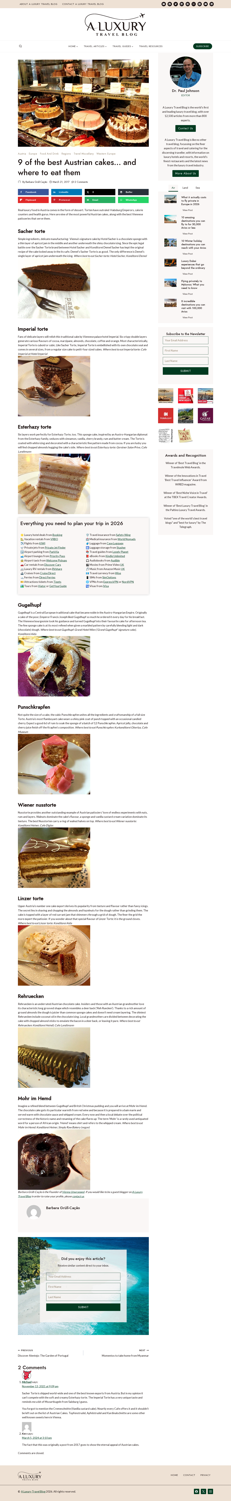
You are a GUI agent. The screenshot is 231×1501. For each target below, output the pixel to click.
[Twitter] (175, 4)
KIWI (42, 543)
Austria (22, 154)
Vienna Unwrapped (73, 1192)
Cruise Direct (48, 573)
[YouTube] (206, 4)
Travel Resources (151, 46)
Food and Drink (49, 154)
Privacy (206, 1475)
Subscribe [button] (202, 46)
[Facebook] (170, 4)
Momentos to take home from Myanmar (125, 1353)
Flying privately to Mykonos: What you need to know (192, 284)
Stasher (121, 547)
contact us (78, 1196)
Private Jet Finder (55, 547)
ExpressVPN (110, 581)
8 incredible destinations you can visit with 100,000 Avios (193, 306)
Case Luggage (115, 543)
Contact (189, 1475)
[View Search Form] (20, 46)
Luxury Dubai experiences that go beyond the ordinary (193, 264)
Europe (33, 154)
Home (174, 1475)
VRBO (54, 539)
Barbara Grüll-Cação (36, 182)
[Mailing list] (164, 4)
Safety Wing (123, 535)
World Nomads (127, 539)
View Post (188, 211)
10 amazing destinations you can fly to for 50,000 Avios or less (193, 223)
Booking (57, 535)
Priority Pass (57, 556)
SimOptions (109, 577)
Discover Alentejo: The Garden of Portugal (43, 1353)
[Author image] (19, 181)
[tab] (173, 188)
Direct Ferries (47, 577)
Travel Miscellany (84, 154)
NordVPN (128, 581)
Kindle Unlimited (115, 556)
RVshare (57, 569)
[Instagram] (200, 4)
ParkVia (54, 551)
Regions (66, 154)
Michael (27, 1382)
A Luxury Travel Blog (33, 1491)
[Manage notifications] (222, 1492)
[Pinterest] (188, 4)
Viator (42, 586)
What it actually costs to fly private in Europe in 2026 (193, 201)
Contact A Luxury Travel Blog (83, 4)
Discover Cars (52, 564)
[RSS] (211, 4)
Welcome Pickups (56, 560)
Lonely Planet (120, 551)
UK (122, 564)
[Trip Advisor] (194, 4)
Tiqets (57, 581)
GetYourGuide (58, 586)
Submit (83, 1307)
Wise (118, 573)
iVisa (106, 586)
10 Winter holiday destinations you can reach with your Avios (193, 244)
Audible (115, 560)
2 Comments (81, 182)
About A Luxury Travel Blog (39, 4)
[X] (203, 1491)
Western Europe (106, 154)
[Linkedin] (182, 4)
